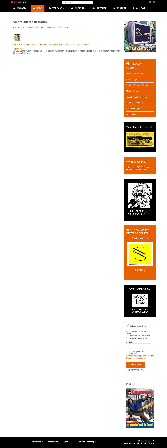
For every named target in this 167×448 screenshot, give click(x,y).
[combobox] (77, 2)
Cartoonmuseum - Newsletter (139, 336)
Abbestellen (136, 370)
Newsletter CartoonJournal (138, 338)
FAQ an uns (131, 114)
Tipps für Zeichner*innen (136, 97)
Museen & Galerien (134, 74)
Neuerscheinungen (134, 103)
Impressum (53, 442)
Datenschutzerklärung (135, 358)
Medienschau (32, 28)
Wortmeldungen (133, 109)
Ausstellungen (132, 79)
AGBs (65, 442)
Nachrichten (131, 68)
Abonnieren (135, 365)
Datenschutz (37, 442)
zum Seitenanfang (86, 442)
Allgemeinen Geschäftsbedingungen (136, 355)
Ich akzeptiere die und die (139, 354)
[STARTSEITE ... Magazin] (140, 36)
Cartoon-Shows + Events (137, 85)
